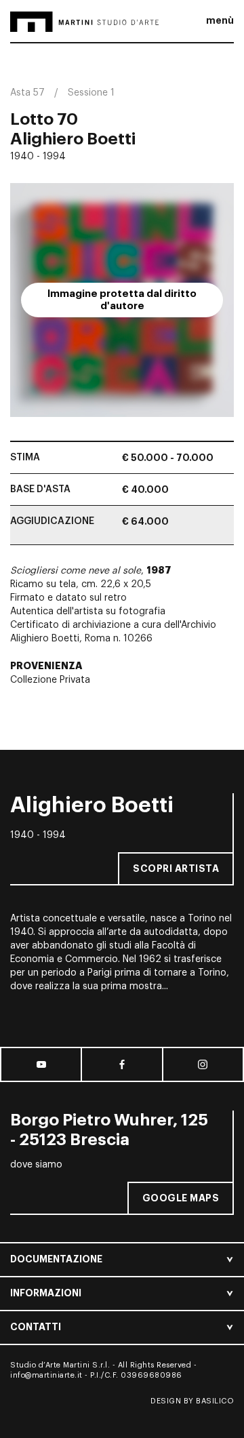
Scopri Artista (176, 868)
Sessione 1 (91, 93)
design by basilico (192, 1401)
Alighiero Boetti (73, 139)
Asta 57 (27, 93)
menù (220, 20)
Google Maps (181, 1198)
